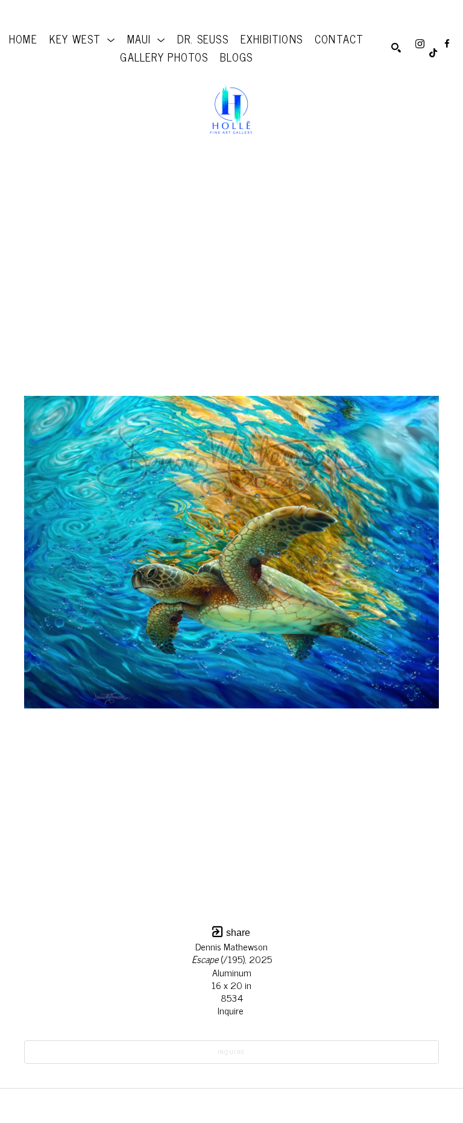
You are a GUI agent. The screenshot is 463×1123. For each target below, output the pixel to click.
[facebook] (447, 43)
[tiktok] (433, 52)
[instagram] (419, 43)
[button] (82, 39)
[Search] (396, 47)
